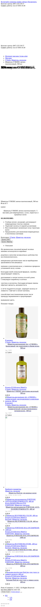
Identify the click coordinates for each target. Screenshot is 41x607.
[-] (12, 21)
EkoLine (8, 578)
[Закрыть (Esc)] (2, 603)
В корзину (9, 340)
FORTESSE (9, 505)
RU (6, 595)
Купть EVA (22, 503)
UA (11, 597)
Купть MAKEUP (11, 503)
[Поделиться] (4, 603)
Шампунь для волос (23, 237)
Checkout (15, 592)
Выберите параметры (13, 489)
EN (11, 599)
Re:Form (8, 519)
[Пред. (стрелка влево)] (2, 605)
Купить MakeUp (7, 242)
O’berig (12, 237)
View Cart (6, 592)
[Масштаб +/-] (8, 603)
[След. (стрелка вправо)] (4, 605)
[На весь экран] (6, 603)
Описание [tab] (9, 246)
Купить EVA (6, 239)
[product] (22, 322)
